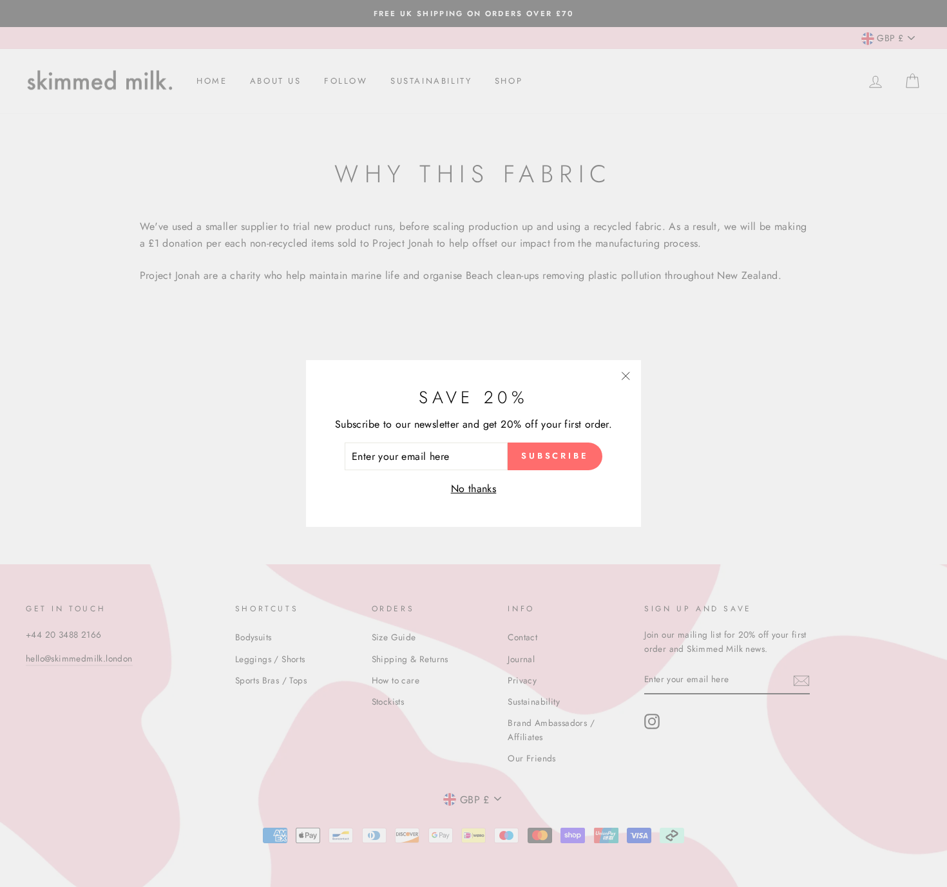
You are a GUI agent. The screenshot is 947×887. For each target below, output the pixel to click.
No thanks (474, 488)
